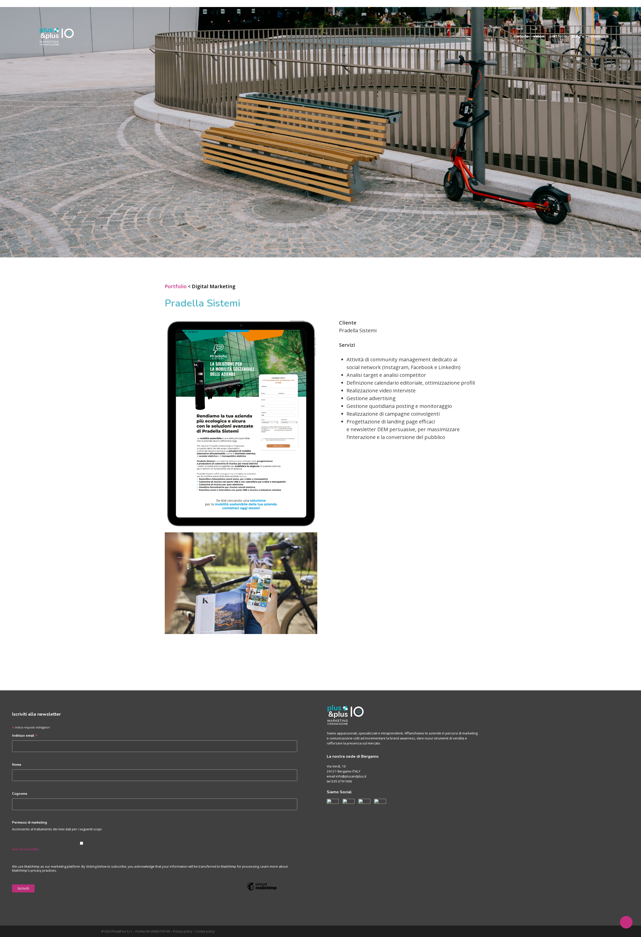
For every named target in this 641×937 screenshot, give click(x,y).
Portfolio (176, 286)
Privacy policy (182, 931)
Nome (16, 764)
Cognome (19, 794)
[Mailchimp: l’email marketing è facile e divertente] (261, 894)
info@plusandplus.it (351, 776)
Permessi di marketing (29, 822)
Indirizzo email (25, 736)
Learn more (269, 866)
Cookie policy (205, 931)
